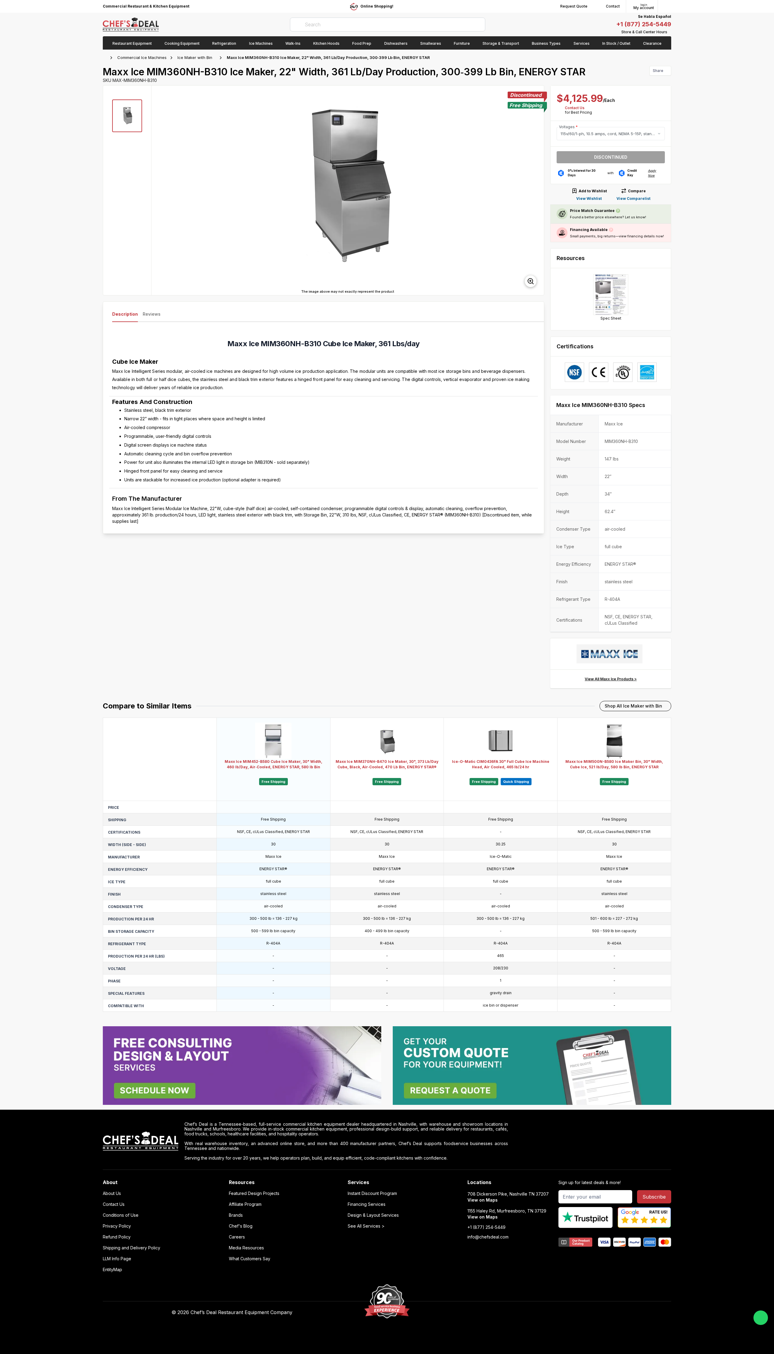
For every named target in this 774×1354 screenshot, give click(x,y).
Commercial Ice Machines (142, 57)
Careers (237, 1237)
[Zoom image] (531, 281)
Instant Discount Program (372, 1193)
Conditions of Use (120, 1215)
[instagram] (532, 1313)
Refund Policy (117, 1237)
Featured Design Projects (254, 1193)
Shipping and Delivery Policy (131, 1247)
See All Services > (366, 1226)
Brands (236, 1215)
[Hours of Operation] (669, 32)
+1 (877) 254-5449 (643, 24)
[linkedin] (520, 1313)
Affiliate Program (245, 1204)
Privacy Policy (117, 1226)
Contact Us (574, 108)
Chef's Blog (240, 1226)
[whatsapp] (760, 1317)
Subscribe (654, 1197)
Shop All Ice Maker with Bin (633, 705)
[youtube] (496, 1313)
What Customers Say (249, 1258)
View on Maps (482, 1200)
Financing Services (366, 1204)
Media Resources (246, 1247)
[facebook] (484, 1313)
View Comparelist (633, 198)
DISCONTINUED (610, 157)
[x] (508, 1313)
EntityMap (112, 1269)
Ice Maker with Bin (194, 57)
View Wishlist (589, 198)
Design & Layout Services (373, 1215)
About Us (112, 1193)
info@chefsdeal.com (488, 1237)
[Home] (106, 57)
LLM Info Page (117, 1258)
